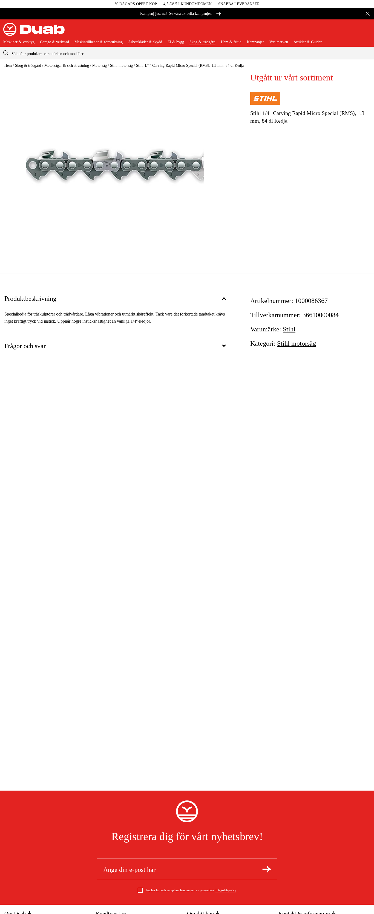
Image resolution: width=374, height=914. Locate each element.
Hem (8, 65)
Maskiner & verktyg (18, 42)
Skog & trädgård (202, 42)
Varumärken (278, 42)
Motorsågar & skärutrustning (66, 65)
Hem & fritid (231, 42)
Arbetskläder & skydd (145, 42)
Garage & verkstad (54, 42)
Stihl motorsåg (121, 65)
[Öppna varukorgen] (366, 31)
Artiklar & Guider (308, 42)
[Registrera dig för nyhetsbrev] (266, 869)
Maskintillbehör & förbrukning (98, 42)
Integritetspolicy (225, 890)
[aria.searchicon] (5, 53)
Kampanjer (255, 42)
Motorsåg (99, 65)
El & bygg (176, 42)
